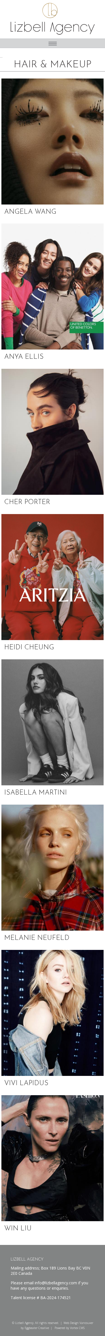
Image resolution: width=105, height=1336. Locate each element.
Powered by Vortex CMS (70, 1328)
